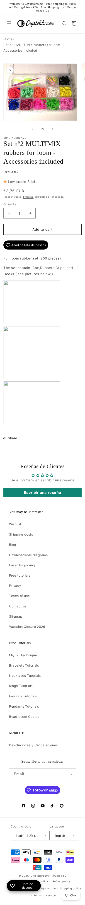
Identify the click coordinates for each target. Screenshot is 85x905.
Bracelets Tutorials (24, 665)
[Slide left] (33, 129)
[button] (9, 23)
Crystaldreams (40, 875)
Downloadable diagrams (28, 555)
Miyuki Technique (23, 655)
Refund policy (62, 881)
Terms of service (45, 895)
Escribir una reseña (42, 492)
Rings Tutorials (21, 686)
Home (7, 39)
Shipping (28, 196)
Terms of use (19, 596)
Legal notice (47, 888)
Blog (12, 544)
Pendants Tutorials (24, 706)
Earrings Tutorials (23, 696)
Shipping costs (21, 534)
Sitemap (15, 616)
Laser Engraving (22, 565)
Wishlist (15, 524)
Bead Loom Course (24, 716)
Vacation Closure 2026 (27, 626)
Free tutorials (19, 575)
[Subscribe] (71, 774)
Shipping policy (70, 888)
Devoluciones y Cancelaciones (33, 745)
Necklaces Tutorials (25, 675)
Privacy (15, 585)
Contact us (18, 606)
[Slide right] (53, 129)
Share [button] (12, 438)
